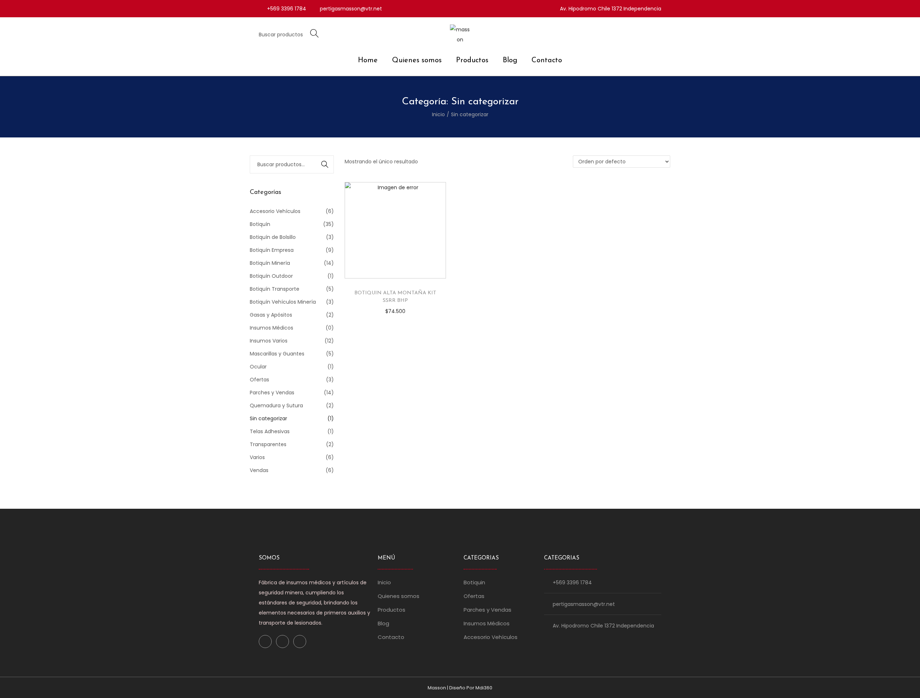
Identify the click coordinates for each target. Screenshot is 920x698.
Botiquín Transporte (274, 289)
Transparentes (268, 444)
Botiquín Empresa (272, 250)
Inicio (438, 114)
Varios (257, 457)
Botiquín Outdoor (271, 276)
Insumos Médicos (271, 327)
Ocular (258, 366)
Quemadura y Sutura (276, 405)
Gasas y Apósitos (271, 314)
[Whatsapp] (299, 641)
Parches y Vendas (272, 392)
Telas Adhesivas (270, 431)
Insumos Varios (269, 340)
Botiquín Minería (270, 263)
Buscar (325, 164)
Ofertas (259, 379)
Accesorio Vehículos (275, 211)
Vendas (259, 470)
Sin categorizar (268, 418)
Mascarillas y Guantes (277, 353)
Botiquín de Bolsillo (273, 237)
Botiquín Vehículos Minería (283, 301)
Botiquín (260, 224)
